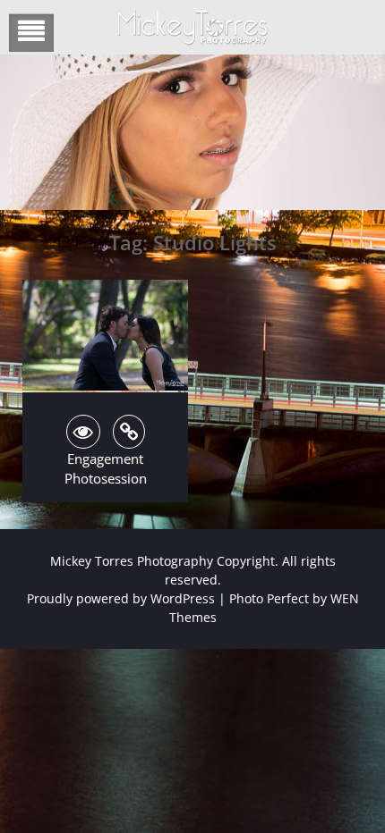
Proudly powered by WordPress (121, 598)
